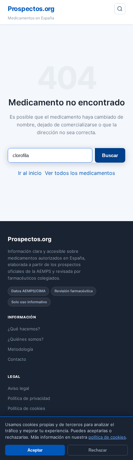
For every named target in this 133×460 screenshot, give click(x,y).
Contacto (17, 359)
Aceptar (35, 450)
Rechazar (97, 450)
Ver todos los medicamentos (80, 173)
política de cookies (107, 437)
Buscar (110, 155)
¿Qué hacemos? (24, 328)
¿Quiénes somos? (26, 339)
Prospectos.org (31, 9)
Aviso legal (18, 388)
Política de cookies (26, 408)
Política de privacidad (29, 398)
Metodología (20, 349)
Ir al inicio (30, 173)
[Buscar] (119, 8)
